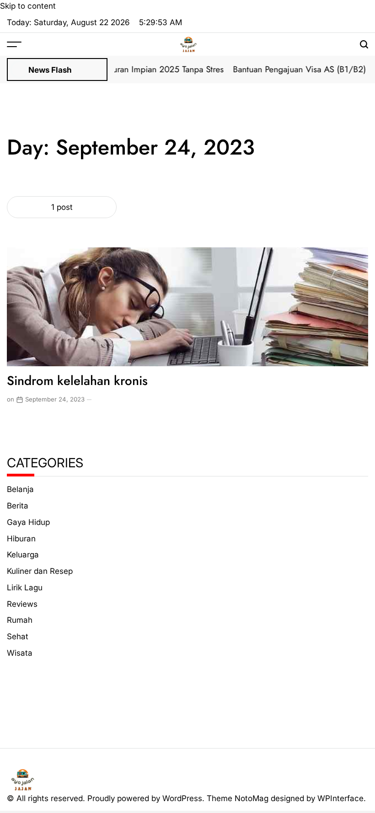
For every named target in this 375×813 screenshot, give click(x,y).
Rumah (19, 620)
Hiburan (21, 538)
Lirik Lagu (25, 587)
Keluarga (23, 554)
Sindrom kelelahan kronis (77, 380)
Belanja (20, 489)
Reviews (22, 604)
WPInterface (340, 798)
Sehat (17, 636)
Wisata (19, 653)
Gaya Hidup (28, 522)
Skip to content (28, 6)
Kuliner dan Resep (40, 571)
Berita (17, 505)
